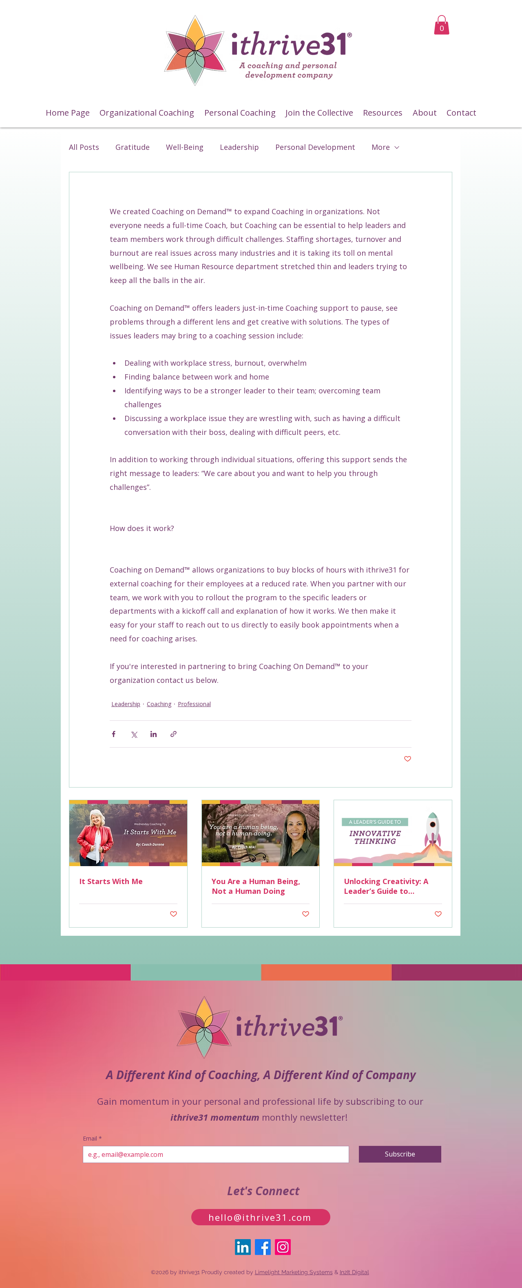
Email (92, 1138)
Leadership (239, 147)
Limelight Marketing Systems (294, 1272)
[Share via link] (173, 734)
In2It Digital (354, 1272)
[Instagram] (283, 1247)
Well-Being (184, 147)
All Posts (84, 147)
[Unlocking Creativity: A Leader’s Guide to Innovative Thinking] (393, 833)
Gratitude (132, 147)
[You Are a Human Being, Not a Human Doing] (261, 833)
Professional (194, 704)
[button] (442, 25)
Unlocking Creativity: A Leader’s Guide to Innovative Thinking (386, 886)
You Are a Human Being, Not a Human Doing (256, 886)
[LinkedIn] (243, 1247)
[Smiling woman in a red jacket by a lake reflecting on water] (128, 833)
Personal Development (315, 147)
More (381, 147)
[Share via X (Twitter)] (133, 734)
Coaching (159, 704)
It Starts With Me (111, 881)
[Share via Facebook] (113, 734)
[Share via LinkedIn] (153, 734)
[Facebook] (263, 1247)
